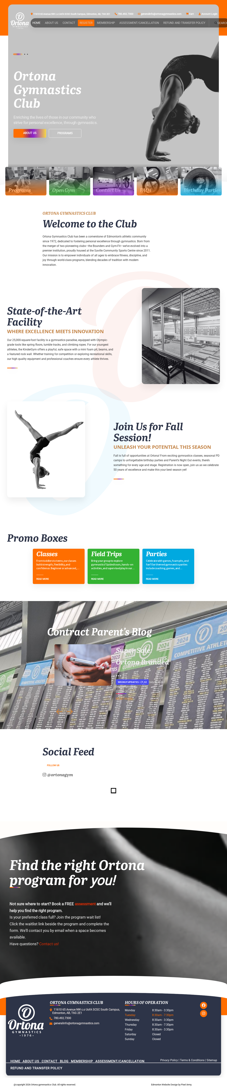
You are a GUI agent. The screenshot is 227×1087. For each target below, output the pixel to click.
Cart (191, 13)
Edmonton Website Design (164, 1084)
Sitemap (212, 1060)
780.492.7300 (125, 13)
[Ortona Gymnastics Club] (20, 20)
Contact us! (49, 944)
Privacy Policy (169, 1060)
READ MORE (124, 698)
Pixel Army (186, 1084)
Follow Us (53, 765)
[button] (14, 54)
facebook (203, 1005)
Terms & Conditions (192, 1060)
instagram (203, 1013)
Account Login (209, 13)
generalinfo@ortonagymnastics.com (161, 13)
